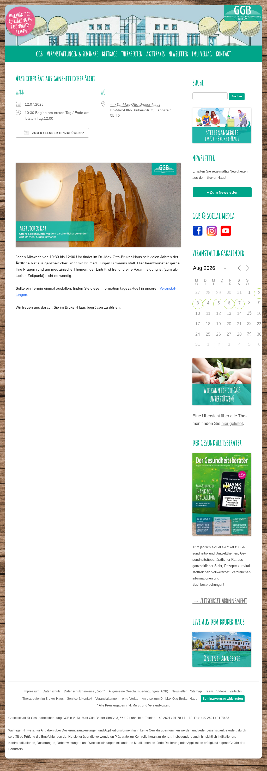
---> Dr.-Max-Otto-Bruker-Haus (135, 104)
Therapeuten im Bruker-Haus (43, 698)
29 (218, 292)
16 (259, 313)
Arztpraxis (155, 54)
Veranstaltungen (107, 698)
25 (208, 334)
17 (197, 324)
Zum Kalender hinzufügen (56, 133)
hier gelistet (232, 423)
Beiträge (109, 54)
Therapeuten (131, 54)
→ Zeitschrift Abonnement (219, 600)
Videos (221, 691)
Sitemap (196, 691)
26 (218, 334)
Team (209, 691)
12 (218, 313)
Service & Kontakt (79, 698)
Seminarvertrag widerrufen (223, 698)
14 (239, 313)
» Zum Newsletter (222, 192)
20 (229, 324)
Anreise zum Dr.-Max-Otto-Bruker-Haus (169, 698)
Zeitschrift (236, 691)
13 (229, 313)
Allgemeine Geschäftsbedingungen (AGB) (138, 691)
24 (197, 334)
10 (197, 313)
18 (208, 324)
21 (239, 324)
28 (208, 292)
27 (229, 334)
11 (208, 313)
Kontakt (223, 54)
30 (259, 334)
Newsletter (178, 54)
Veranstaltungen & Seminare (72, 54)
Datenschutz (51, 691)
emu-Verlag (202, 54)
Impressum (31, 691)
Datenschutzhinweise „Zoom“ (84, 691)
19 (218, 324)
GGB (39, 54)
